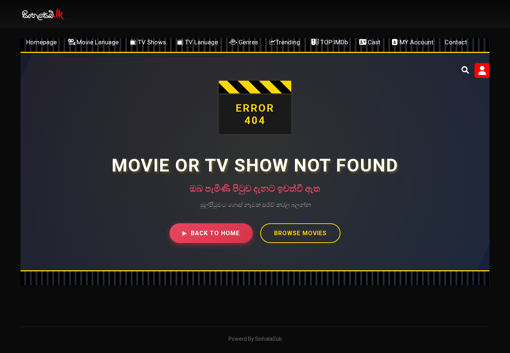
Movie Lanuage (97, 42)
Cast (373, 42)
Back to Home (211, 233)
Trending (288, 42)
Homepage (41, 42)
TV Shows (151, 42)
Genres (247, 42)
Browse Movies (300, 233)
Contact (456, 42)
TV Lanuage (200, 42)
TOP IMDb (333, 42)
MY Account (415, 42)
